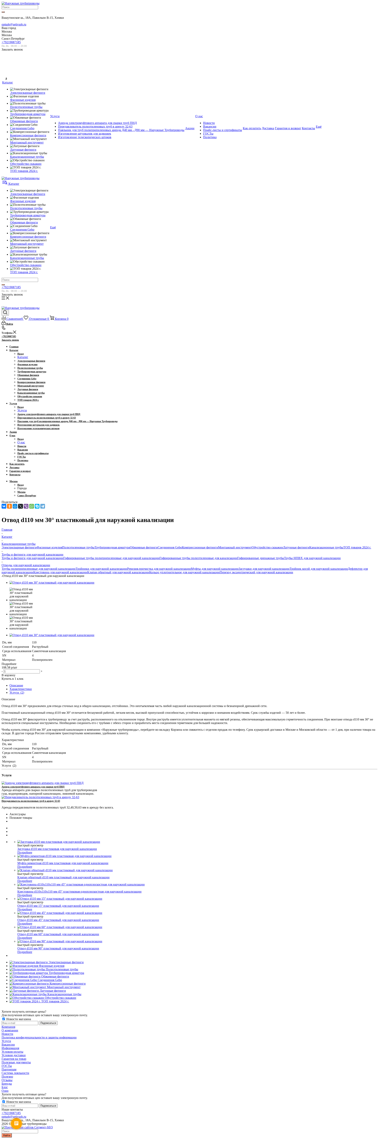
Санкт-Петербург (26, 495)
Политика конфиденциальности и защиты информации (39, 1037)
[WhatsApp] (31, 506)
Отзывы (7, 1080)
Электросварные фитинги (19, 547)
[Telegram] (42, 506)
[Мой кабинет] (4, 66)
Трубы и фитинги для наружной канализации (32, 558)
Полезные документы (16, 1062)
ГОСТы (7, 1066)
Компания (8, 1026)
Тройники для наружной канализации (101, 568)
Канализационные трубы (326, 547)
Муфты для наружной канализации (215, 568)
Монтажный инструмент (235, 547)
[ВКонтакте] (4, 506)
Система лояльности (15, 1073)
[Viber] (26, 506)
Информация (10, 1048)
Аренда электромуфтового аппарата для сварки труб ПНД (33, 786)
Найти (6, 1135)
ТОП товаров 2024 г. (357, 547)
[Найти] (3, 12)
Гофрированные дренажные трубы (260, 558)
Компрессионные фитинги (200, 547)
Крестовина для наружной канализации (60, 572)
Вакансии (8, 1044)
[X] (20, 506)
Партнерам (9, 1069)
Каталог (22, 357)
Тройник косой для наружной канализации (319, 568)
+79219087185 (11, 42)
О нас (21, 442)
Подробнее (24, 852)
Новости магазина (18, 1019)
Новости (7, 1034)
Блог (5, 1087)
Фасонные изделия (49, 547)
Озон (5, 1090)
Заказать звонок (10, 340)
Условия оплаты (12, 1051)
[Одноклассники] (9, 506)
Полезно (7, 1076)
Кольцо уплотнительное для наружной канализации (184, 572)
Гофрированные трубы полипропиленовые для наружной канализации (111, 558)
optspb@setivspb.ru (14, 24)
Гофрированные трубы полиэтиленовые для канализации (198, 558)
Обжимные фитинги (144, 547)
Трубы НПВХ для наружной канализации (312, 558)
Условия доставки (14, 1055)
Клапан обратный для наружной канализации (118, 572)
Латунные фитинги (296, 547)
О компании (10, 1030)
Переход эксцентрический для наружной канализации (256, 572)
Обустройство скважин (267, 547)
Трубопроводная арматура (112, 547)
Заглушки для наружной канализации (264, 568)
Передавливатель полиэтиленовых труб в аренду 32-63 (31, 801)
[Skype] (37, 506)
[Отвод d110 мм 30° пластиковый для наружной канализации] (51, 582)
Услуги (22, 410)
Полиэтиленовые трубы (78, 547)
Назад (20, 353)
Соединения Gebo (170, 547)
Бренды (7, 1083)
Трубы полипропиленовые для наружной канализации (39, 568)
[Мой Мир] (15, 506)
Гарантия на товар (14, 1058)
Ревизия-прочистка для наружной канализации (159, 568)
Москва (21, 492)
